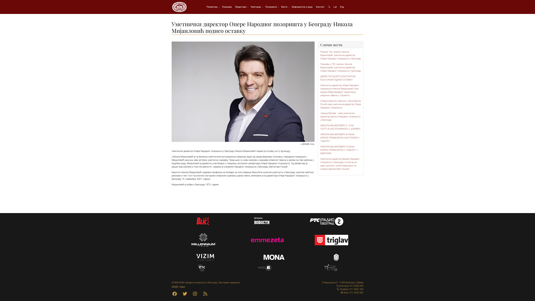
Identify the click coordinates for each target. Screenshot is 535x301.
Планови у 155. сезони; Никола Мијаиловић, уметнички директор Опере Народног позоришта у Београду (340, 67)
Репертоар (213, 7)
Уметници (256, 7)
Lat (335, 7)
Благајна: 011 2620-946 (351, 286)
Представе (241, 7)
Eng (342, 7)
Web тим (178, 287)
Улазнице (227, 7)
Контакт (320, 7)
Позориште (271, 7)
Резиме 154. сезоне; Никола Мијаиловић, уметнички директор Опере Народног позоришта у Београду (340, 55)
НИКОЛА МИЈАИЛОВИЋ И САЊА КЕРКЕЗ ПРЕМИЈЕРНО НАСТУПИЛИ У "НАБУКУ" (339, 137)
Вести (284, 7)
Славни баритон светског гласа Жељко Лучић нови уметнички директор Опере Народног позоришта (340, 104)
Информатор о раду (302, 7)
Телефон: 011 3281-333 (351, 289)
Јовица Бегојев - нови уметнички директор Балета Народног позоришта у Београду (340, 116)
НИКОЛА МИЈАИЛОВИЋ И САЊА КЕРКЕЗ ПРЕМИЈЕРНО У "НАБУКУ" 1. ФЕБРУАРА (339, 150)
